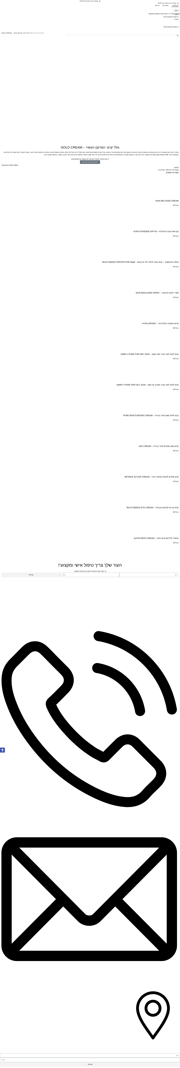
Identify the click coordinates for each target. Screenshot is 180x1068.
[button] (2, 750)
